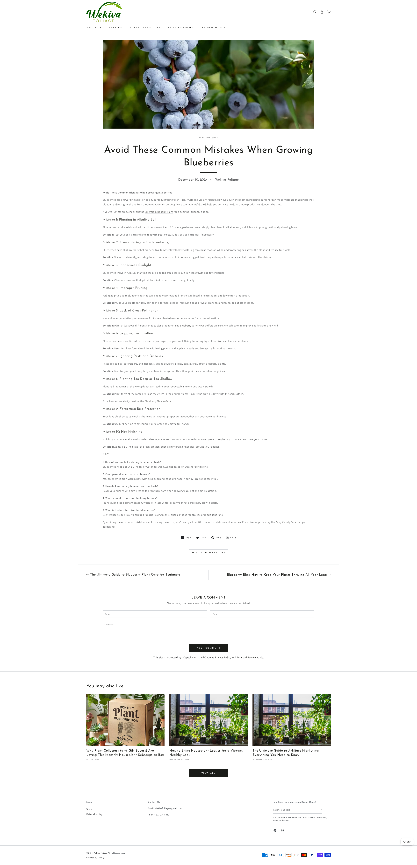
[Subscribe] (321, 809)
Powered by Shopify (95, 857)
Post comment (209, 648)
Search (90, 809)
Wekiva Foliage (100, 853)
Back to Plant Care (210, 553)
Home (201, 138)
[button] (314, 11)
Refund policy (94, 814)
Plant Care (211, 138)
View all (208, 773)
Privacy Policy (223, 657)
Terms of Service (246, 657)
